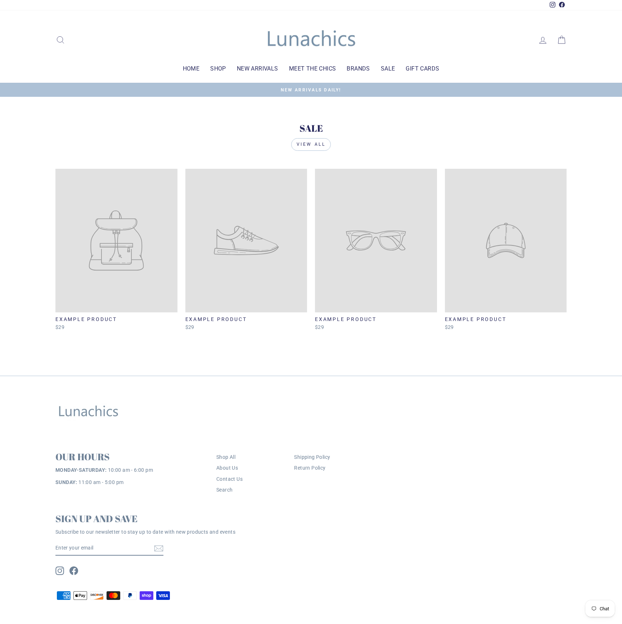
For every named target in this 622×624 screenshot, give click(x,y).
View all (311, 144)
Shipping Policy (312, 457)
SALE (388, 68)
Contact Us (229, 479)
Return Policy (309, 468)
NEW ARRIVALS (257, 68)
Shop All (225, 457)
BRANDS (358, 68)
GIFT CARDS (422, 68)
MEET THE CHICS (312, 68)
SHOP (218, 68)
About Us (227, 468)
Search (224, 490)
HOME (191, 68)
